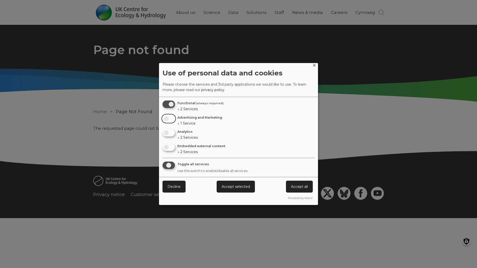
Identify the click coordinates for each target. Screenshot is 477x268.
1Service (186, 123)
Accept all (299, 186)
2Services (187, 109)
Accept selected (236, 186)
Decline (174, 186)
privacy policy (212, 90)
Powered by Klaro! (300, 198)
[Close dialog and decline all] (314, 66)
